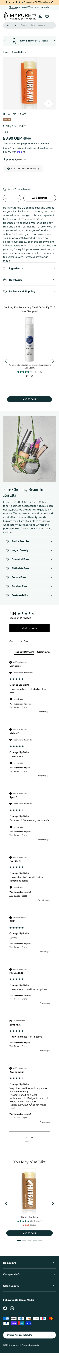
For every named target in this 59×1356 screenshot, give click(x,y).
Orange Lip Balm (18, 52)
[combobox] (29, 25)
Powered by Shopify (30, 1345)
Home (5, 52)
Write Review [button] (29, 628)
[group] (29, 613)
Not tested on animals (25, 168)
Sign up (13, 7)
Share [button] (24, 707)
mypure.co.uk (15, 1345)
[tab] (24, 652)
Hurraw (7, 114)
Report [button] (17, 707)
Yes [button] (11, 707)
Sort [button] (12, 641)
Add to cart (39, 198)
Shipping (21, 143)
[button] (29, 160)
